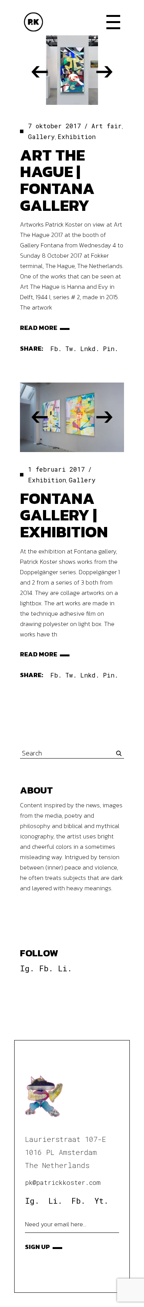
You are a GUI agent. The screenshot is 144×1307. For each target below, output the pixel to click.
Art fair (106, 126)
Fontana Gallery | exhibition (64, 515)
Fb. (46, 968)
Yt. (101, 1200)
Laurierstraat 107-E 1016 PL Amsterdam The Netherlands (65, 1152)
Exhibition (77, 137)
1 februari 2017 (56, 469)
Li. (65, 968)
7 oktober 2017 (54, 126)
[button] (39, 72)
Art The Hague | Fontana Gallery (57, 180)
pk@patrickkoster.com (63, 1182)
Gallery (41, 137)
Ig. (27, 968)
